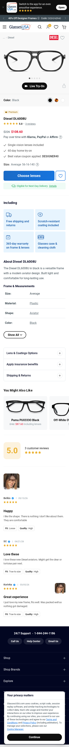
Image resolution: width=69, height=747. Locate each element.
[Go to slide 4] (37, 78)
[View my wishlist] (56, 27)
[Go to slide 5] (39, 78)
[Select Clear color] (62, 100)
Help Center (33, 641)
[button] (34, 18)
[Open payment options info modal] (60, 137)
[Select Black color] (50, 100)
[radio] (20, 10)
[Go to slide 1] (29, 78)
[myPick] (62, 37)
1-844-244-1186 (44, 633)
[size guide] (37, 164)
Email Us (53, 641)
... (4, 37)
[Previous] (3, 18)
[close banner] (2, 7)
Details (53, 186)
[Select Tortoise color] (56, 100)
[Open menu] (4, 27)
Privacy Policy (29, 722)
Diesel (11, 37)
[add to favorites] (60, 176)
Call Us (15, 641)
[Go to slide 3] (34, 78)
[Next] (65, 18)
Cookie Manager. (15, 729)
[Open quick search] (39, 27)
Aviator (34, 313)
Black (33, 323)
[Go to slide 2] (32, 78)
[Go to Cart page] (64, 27)
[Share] (64, 86)
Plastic (34, 303)
